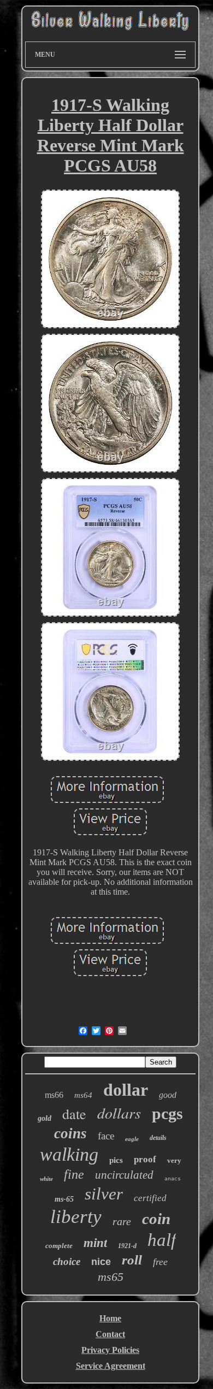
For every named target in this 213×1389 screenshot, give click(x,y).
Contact (110, 1334)
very (174, 1160)
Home (110, 1318)
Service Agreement (110, 1365)
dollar (125, 1090)
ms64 (83, 1095)
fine (74, 1174)
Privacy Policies (110, 1350)
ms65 (110, 1277)
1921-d (127, 1246)
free (160, 1261)
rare (122, 1221)
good (167, 1095)
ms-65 (64, 1199)
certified (150, 1198)
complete (59, 1246)
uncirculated (124, 1174)
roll (132, 1259)
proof (145, 1159)
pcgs (167, 1113)
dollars (119, 1112)
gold (44, 1118)
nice (101, 1261)
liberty (76, 1216)
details (158, 1138)
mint (95, 1243)
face (106, 1136)
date (74, 1113)
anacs (172, 1179)
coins (70, 1133)
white (46, 1178)
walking (69, 1154)
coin (156, 1218)
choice (66, 1261)
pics (116, 1160)
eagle (132, 1139)
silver (104, 1193)
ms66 (54, 1095)
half (161, 1240)
